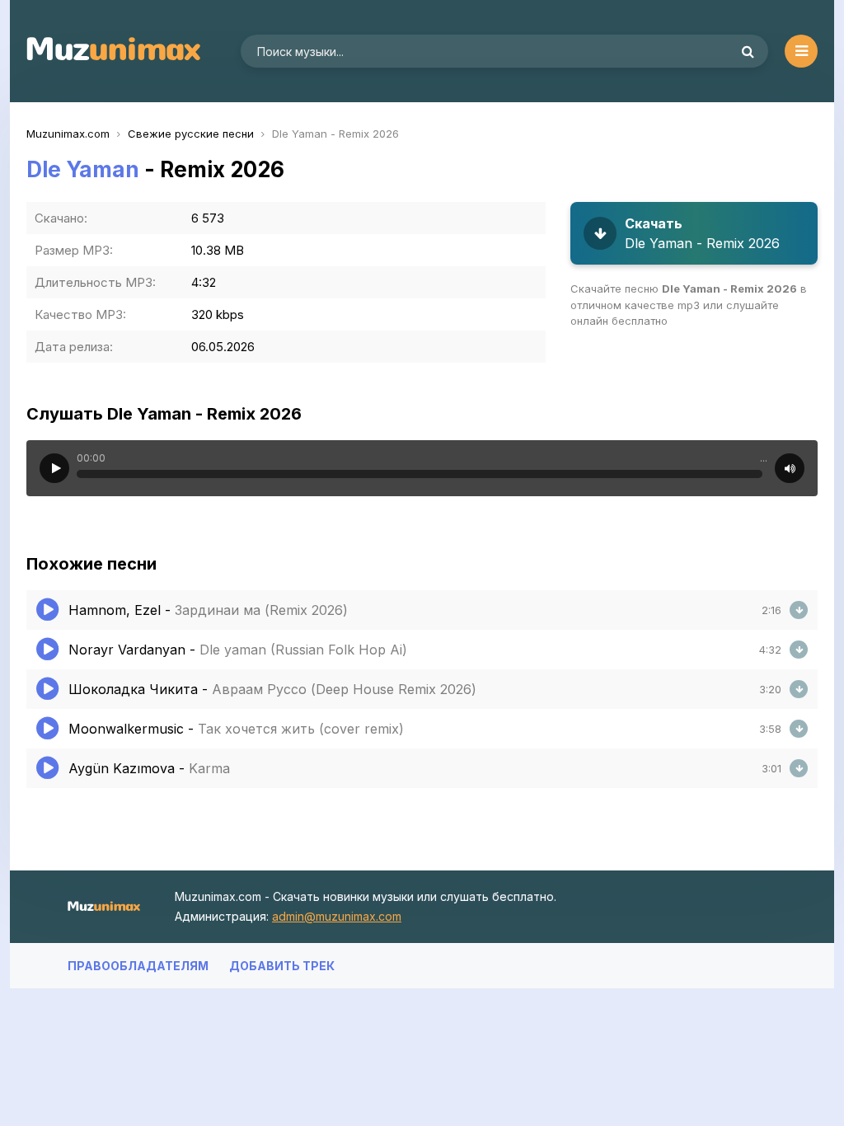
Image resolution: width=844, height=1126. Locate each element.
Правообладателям (138, 966)
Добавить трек (282, 966)
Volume (789, 468)
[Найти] (747, 51)
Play (54, 468)
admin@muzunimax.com (336, 916)
